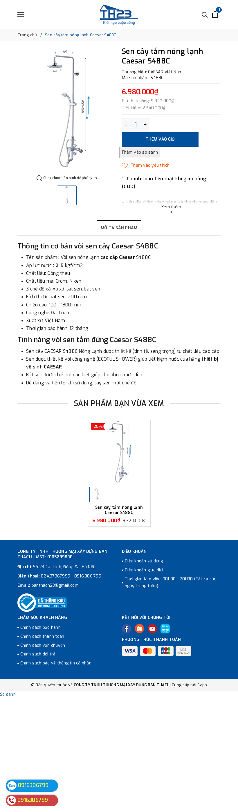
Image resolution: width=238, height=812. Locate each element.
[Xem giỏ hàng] (215, 14)
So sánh (8, 694)
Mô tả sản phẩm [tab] (119, 228)
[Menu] (20, 14)
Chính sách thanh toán (42, 636)
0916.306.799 (87, 576)
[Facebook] (126, 628)
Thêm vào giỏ (160, 139)
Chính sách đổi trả (38, 654)
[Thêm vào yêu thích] (146, 165)
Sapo (202, 684)
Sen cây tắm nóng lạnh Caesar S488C (119, 510)
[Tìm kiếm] (205, 14)
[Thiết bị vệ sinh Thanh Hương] (119, 14)
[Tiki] (165, 628)
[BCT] (42, 602)
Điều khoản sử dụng (144, 561)
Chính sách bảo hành (40, 627)
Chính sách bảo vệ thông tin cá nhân (55, 663)
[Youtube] (152, 628)
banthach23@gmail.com (55, 585)
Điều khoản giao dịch (145, 570)
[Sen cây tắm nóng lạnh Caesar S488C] (119, 453)
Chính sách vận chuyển (42, 645)
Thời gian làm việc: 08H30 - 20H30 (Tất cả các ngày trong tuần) (170, 582)
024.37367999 (55, 576)
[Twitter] (139, 628)
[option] (66, 111)
